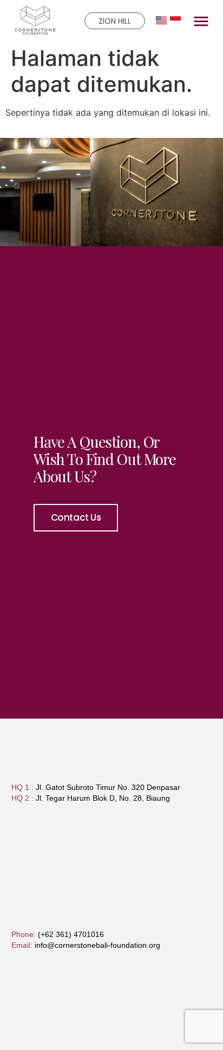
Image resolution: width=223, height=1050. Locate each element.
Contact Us (76, 517)
